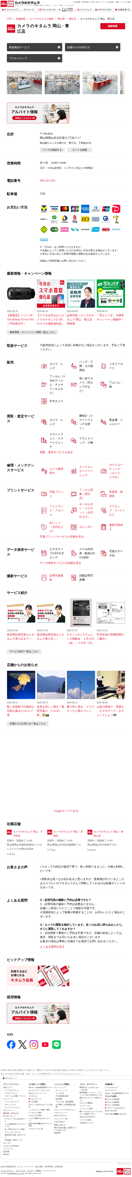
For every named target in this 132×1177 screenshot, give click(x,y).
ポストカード (8, 1110)
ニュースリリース (26, 1167)
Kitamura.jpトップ (10, 1078)
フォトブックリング (12, 1107)
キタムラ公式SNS (35, 1115)
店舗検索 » (109, 1084)
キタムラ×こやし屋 (35, 1129)
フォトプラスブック (12, 1102)
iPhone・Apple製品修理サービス (40, 1087)
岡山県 (61, 19)
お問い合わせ (96, 2)
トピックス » (59, 1122)
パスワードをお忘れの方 (115, 1108)
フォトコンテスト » (87, 1117)
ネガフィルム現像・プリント (15, 1096)
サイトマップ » (111, 1111)
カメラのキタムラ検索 (41, 19)
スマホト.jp (33, 1096)
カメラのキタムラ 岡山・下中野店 (28, 833)
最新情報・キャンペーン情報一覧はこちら (32, 332)
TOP (9, 19)
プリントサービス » (11, 1084)
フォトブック (8, 1099)
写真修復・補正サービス (14, 1140)
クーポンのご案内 (35, 1113)
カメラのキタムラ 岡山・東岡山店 (108, 833)
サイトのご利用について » (115, 1114)
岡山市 (72, 19)
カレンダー (7, 1143)
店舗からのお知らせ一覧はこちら (28, 723)
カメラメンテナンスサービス (39, 1090)
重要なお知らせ (59, 1125)
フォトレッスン (85, 1106)
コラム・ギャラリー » (88, 1084)
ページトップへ (125, 1163)
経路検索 (113, 26)
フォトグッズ (8, 1149)
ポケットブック (10, 1105)
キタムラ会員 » (111, 1096)
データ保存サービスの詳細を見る (60, 562)
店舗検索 (20, 19)
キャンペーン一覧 (60, 1119)
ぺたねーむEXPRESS (11, 1146)
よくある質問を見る (52, 946)
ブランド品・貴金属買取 (65, 1102)
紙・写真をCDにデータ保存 (15, 1129)
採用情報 (85, 2)
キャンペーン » (60, 1115)
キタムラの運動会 (86, 1103)
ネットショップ (59, 1087)
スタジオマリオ (35, 1099)
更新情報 (57, 1133)
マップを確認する (52, 150)
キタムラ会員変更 (112, 1102)
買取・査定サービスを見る (56, 452)
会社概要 (77, 2)
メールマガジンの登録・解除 (39, 1110)
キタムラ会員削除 (112, 1105)
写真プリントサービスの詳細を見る (62, 536)
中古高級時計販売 (62, 1096)
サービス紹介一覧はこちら (24, 651)
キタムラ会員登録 (112, 1099)
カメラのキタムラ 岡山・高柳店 (68, 833)
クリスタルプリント (12, 1090)
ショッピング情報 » (62, 1084)
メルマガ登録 (126, 2)
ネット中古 (60, 1093)
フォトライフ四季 (86, 1109)
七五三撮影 (34, 1102)
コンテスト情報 (85, 1120)
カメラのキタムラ (111, 1087)
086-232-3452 (47, 180)
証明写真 (6, 1152)
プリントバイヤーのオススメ (64, 1110)
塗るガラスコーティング (37, 1093)
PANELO (6, 1154)
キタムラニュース (60, 1113)
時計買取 (59, 1099)
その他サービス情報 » (37, 1084)
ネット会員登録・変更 (110, 2)
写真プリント (8, 1087)
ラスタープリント (11, 1093)
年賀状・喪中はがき (11, 1113)
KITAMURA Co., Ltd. (15, 1173)
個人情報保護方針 (9, 1167)
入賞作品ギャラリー (87, 1123)
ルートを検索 (80, 150)
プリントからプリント (13, 1132)
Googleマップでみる (66, 810)
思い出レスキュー (9, 1116)
